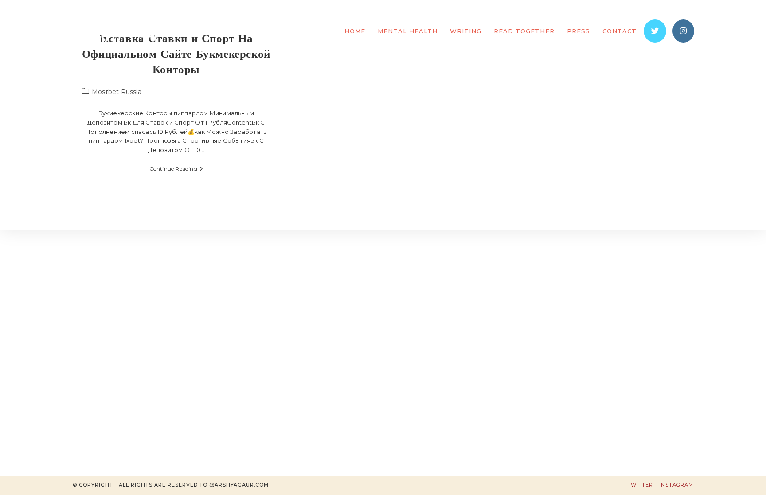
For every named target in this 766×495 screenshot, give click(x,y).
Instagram (676, 485)
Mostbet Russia (116, 92)
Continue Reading (176, 169)
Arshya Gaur (116, 31)
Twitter (640, 485)
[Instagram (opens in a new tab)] (683, 31)
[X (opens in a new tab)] (655, 31)
